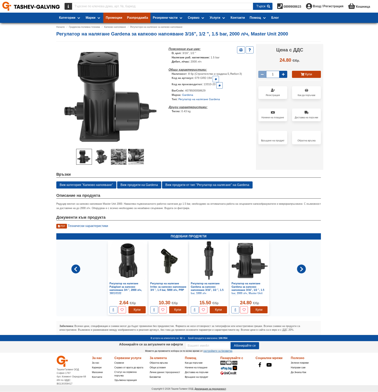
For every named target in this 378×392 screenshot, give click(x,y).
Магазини (97, 372)
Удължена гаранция (125, 380)
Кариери (97, 367)
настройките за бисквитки (217, 351)
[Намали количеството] (262, 74)
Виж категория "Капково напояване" (86, 185)
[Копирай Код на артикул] (216, 79)
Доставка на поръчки (196, 372)
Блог (275, 17)
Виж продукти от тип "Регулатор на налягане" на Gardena (207, 185)
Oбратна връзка (159, 362)
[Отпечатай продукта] (241, 49)
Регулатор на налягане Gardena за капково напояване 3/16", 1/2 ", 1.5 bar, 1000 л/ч (207, 288)
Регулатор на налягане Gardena (199, 99)
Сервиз (193, 17)
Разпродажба (137, 17)
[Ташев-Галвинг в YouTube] (269, 364)
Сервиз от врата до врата (128, 367)
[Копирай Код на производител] (219, 85)
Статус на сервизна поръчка (125, 374)
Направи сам (298, 367)
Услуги (215, 17)
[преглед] (113, 310)
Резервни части (165, 17)
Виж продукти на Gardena (139, 185)
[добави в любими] (122, 310)
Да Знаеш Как (298, 372)
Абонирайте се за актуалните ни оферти (151, 344)
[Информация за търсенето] (68, 6)
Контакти (238, 17)
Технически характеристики (84, 226)
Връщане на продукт (196, 377)
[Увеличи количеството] (283, 74)
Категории (67, 17)
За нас (95, 362)
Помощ (255, 17)
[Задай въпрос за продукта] (250, 49)
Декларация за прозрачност (210, 388)
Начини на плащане (196, 367)
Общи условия (158, 367)
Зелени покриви (300, 362)
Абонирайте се (245, 345)
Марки (90, 17)
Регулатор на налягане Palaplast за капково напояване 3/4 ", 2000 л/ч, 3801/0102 (125, 288)
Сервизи (119, 362)
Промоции (114, 17)
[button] (84, 157)
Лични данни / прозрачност (165, 372)
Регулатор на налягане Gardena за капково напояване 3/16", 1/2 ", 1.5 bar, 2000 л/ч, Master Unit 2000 (248, 290)
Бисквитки (155, 377)
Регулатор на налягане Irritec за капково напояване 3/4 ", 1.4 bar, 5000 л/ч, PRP (168, 287)
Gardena (187, 94)
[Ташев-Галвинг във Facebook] (260, 364)
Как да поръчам (193, 362)
